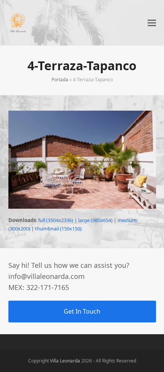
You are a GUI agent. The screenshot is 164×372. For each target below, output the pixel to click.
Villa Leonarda (65, 361)
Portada (59, 79)
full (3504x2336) (55, 220)
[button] (152, 22)
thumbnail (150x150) (58, 228)
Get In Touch (82, 311)
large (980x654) (95, 220)
